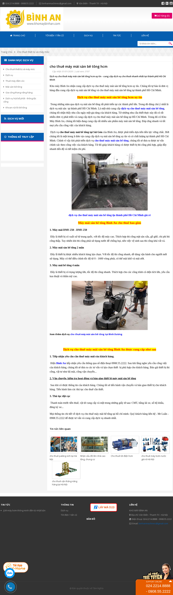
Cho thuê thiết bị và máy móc (33, 52)
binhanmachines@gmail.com (153, 523)
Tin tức (117, 35)
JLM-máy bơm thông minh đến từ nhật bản (24, 510)
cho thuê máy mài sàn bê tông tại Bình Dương (96, 334)
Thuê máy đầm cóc (15, 80)
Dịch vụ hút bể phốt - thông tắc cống (19, 100)
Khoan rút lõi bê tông (16, 107)
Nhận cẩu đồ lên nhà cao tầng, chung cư (92, 457)
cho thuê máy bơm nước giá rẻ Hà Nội (153, 457)
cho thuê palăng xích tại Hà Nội (63, 457)
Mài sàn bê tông (14, 86)
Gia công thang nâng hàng (19, 92)
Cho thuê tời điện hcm (122, 455)
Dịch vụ (88, 35)
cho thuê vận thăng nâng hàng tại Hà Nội (64, 483)
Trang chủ (19, 35)
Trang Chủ (6, 52)
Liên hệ (145, 35)
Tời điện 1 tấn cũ (54, 35)
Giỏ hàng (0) (163, 15)
